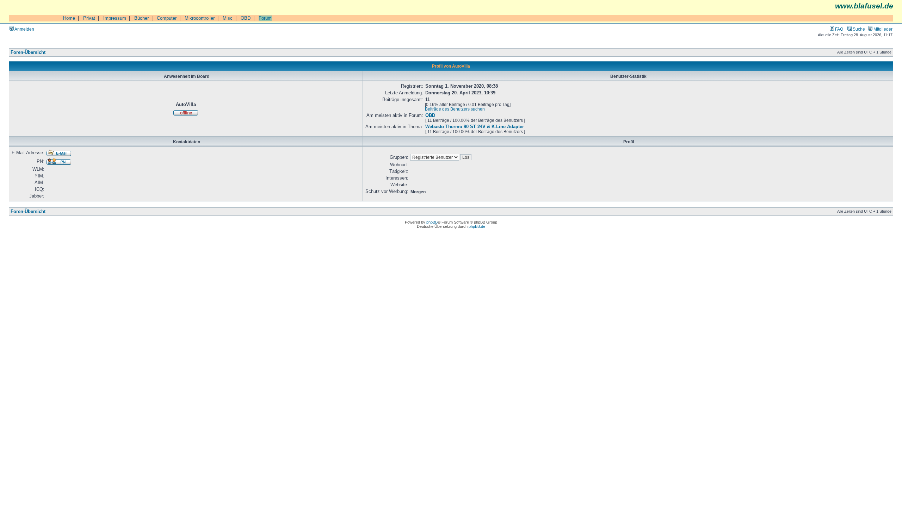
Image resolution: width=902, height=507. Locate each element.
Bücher (141, 18)
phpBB (432, 222)
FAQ (838, 29)
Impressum (114, 18)
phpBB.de (477, 226)
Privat (89, 18)
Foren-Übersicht (28, 52)
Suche (858, 29)
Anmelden (24, 29)
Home (69, 18)
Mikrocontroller (200, 18)
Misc (228, 18)
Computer (167, 18)
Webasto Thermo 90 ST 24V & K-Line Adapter (474, 126)
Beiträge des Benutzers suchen (455, 109)
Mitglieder (882, 29)
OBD (246, 18)
